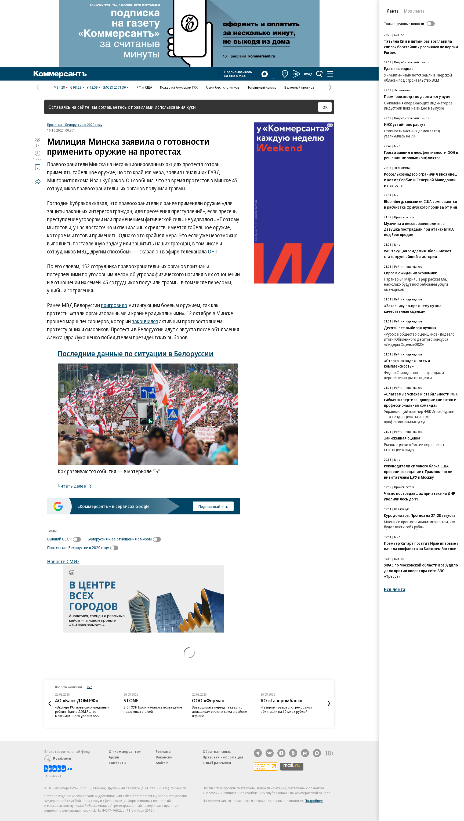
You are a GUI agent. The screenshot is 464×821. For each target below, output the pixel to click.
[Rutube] (305, 753)
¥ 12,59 (92, 87)
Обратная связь (217, 751)
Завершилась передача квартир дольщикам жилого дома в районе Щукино (219, 711)
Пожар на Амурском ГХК (179, 87)
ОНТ (213, 251)
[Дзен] (281, 753)
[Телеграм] (258, 753)
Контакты (117, 762)
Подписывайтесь (213, 506)
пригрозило (114, 305)
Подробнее (314, 800)
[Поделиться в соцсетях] (37, 181)
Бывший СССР (59, 539)
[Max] (317, 753)
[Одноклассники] (293, 753)
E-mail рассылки (217, 762)
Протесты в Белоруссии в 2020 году (74, 124)
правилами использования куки (163, 107)
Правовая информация (223, 757)
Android (162, 762)
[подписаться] (78, 539)
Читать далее (72, 486)
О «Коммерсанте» (125, 751)
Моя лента (414, 11)
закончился (145, 321)
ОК (325, 107)
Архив (114, 757)
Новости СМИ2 (63, 561)
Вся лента (394, 589)
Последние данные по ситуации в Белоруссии (135, 353)
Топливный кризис (261, 87)
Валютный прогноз (299, 87)
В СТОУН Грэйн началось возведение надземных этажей (153, 709)
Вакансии (164, 757)
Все (89, 687)
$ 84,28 (59, 87)
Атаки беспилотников (222, 87)
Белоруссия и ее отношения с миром (120, 539)
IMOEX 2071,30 (114, 87)
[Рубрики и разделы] (330, 74)
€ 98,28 (75, 87)
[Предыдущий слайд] (49, 703)
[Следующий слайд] (329, 703)
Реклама (163, 751)
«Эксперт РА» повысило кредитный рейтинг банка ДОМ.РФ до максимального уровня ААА (82, 711)
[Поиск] (320, 74)
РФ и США (144, 87)
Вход (308, 73)
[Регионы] (285, 74)
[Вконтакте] (270, 753)
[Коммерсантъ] (60, 74)
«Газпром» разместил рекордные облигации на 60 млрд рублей (286, 709)
